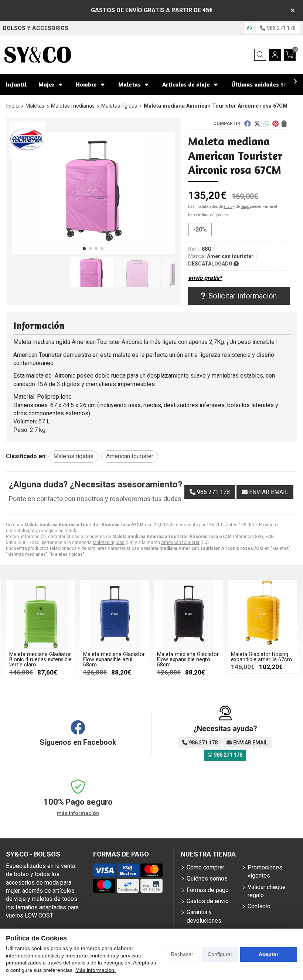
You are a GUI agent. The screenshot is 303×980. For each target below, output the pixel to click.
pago (245, 207)
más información (78, 813)
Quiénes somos (207, 878)
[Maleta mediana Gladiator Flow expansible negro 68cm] (188, 614)
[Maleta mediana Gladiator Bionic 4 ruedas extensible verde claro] (40, 614)
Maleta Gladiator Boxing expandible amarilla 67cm (261, 657)
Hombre (86, 84)
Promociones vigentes (265, 871)
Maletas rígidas (109, 542)
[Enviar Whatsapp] (249, 28)
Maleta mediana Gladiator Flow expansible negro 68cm (188, 659)
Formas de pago (208, 889)
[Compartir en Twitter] (257, 123)
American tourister (180, 542)
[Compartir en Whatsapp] (266, 123)
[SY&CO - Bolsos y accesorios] (37, 55)
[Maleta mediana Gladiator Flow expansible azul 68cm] (114, 614)
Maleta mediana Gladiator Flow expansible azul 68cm (114, 659)
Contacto (259, 906)
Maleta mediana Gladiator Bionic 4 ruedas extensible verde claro (40, 659)
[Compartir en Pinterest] (275, 123)
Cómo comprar (205, 867)
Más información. (95, 970)
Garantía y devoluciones (204, 916)
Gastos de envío (208, 901)
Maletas (129, 84)
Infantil (16, 84)
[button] (84, 248)
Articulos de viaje (186, 84)
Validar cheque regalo (267, 891)
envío (228, 207)
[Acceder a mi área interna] (275, 55)
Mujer (46, 84)
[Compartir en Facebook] (247, 123)
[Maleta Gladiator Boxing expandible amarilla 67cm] (262, 614)
